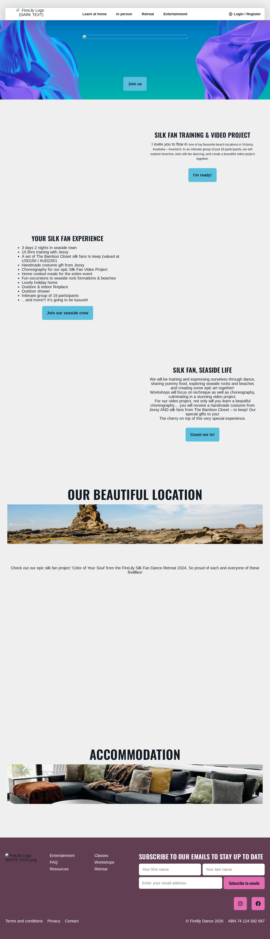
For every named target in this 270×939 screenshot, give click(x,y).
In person (124, 14)
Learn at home (94, 14)
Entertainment (175, 14)
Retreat (148, 14)
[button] (11, 524)
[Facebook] (258, 903)
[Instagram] (240, 903)
